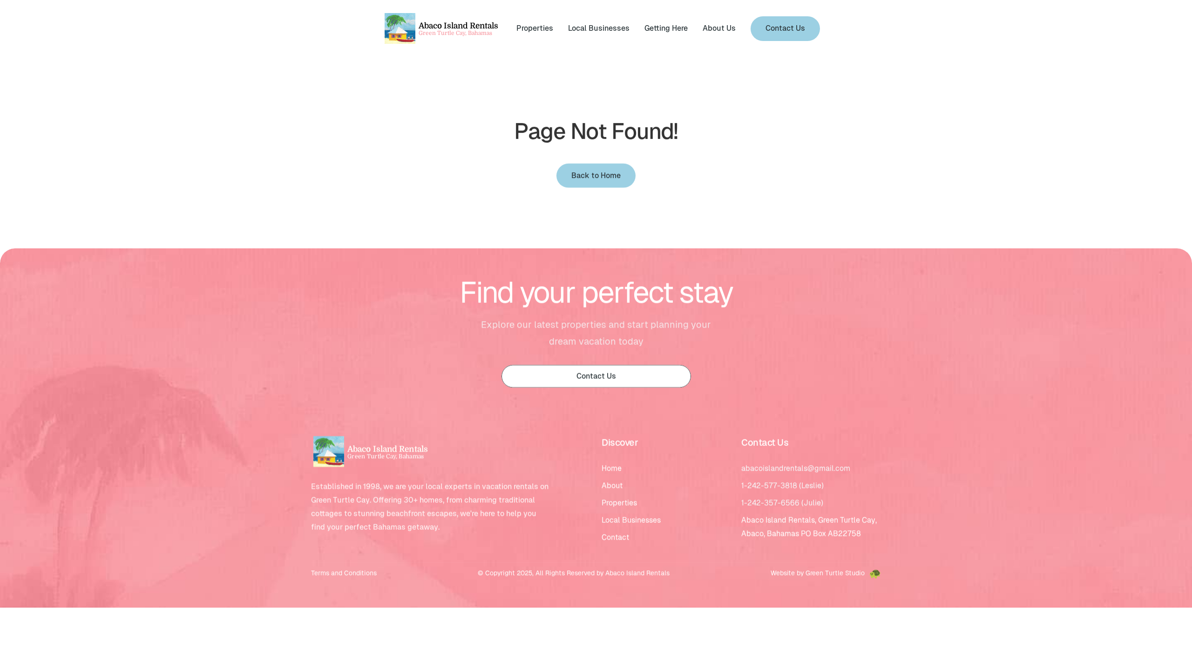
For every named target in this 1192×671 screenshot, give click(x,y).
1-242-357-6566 (770, 503)
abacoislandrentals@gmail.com (795, 469)
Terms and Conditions (344, 573)
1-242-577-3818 (769, 486)
